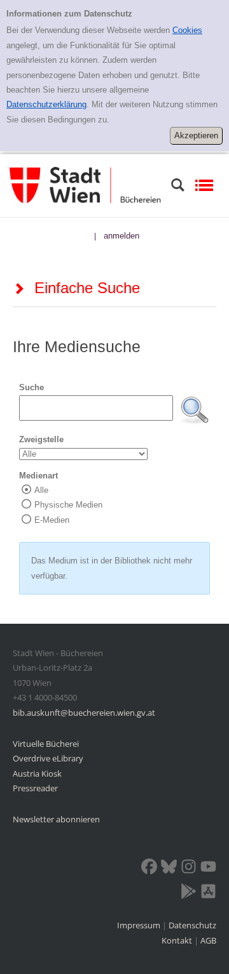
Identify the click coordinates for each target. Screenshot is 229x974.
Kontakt (177, 940)
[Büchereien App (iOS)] (208, 893)
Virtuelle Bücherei (46, 743)
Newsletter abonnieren (56, 819)
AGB (208, 940)
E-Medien (51, 520)
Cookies (187, 30)
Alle (41, 490)
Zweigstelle (41, 439)
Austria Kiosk (37, 773)
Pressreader (35, 788)
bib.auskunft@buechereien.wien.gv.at (84, 712)
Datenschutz (192, 925)
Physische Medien (68, 505)
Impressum (139, 925)
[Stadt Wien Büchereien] (85, 185)
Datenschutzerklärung (46, 104)
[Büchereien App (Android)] (189, 893)
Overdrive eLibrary (48, 758)
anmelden (121, 235)
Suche (31, 387)
